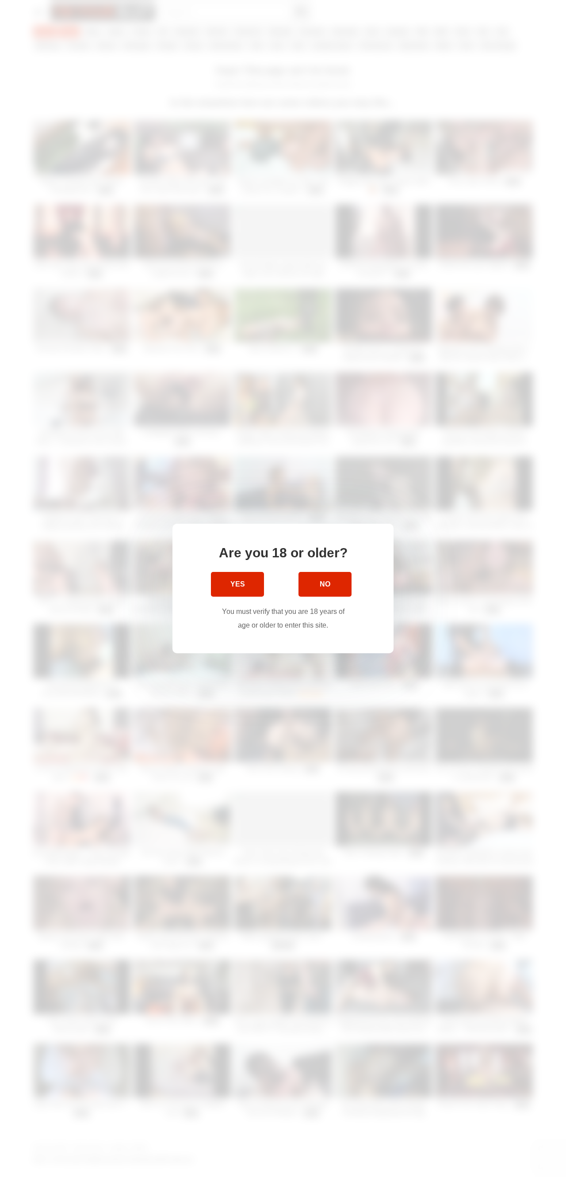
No (325, 584)
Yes (237, 584)
